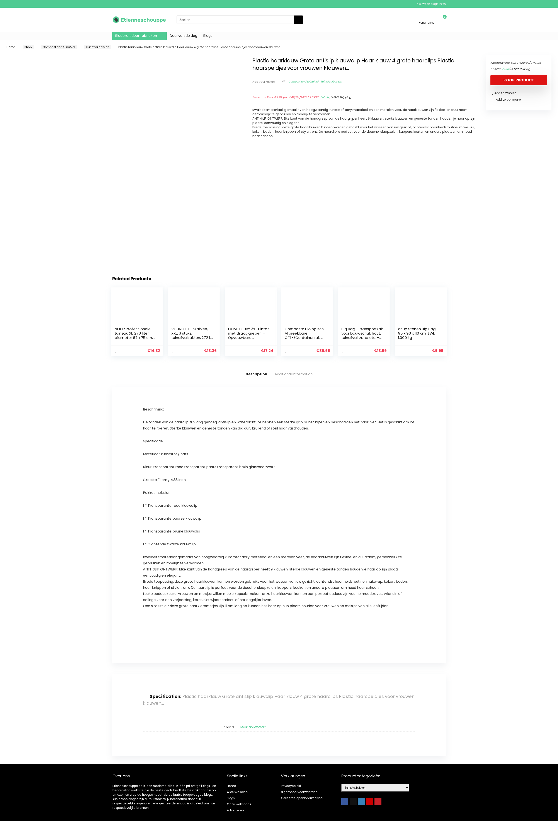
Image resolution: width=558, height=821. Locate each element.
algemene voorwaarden (299, 792)
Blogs (207, 35)
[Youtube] (369, 801)
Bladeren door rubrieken (136, 35)
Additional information (294, 374)
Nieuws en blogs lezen (431, 4)
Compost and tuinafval (59, 47)
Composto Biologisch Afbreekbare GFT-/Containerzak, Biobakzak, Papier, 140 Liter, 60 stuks (304, 337)
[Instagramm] (361, 801)
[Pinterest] (377, 801)
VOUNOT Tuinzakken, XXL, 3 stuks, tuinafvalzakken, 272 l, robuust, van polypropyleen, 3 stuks (191, 337)
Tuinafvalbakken (97, 47)
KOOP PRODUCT (519, 80)
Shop (28, 47)
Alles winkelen (237, 792)
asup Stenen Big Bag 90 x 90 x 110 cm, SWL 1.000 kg (417, 333)
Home (11, 47)
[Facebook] (344, 801)
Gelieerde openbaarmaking (302, 798)
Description (256, 374)
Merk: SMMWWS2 (253, 727)
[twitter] (353, 801)
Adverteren (235, 810)
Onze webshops (239, 804)
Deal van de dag (183, 35)
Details (324, 97)
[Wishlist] (426, 17)
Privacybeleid (291, 786)
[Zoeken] (298, 19)
